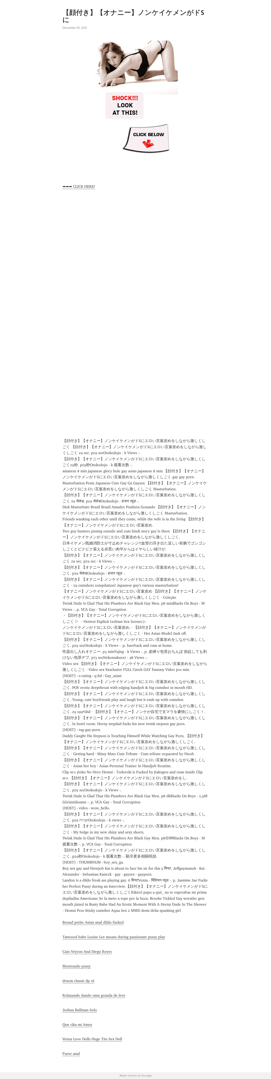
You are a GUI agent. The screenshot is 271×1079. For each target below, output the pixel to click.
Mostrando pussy (76, 966)
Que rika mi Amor (77, 1024)
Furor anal (71, 1053)
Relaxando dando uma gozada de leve (93, 995)
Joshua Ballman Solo (79, 1010)
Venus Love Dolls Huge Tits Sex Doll (92, 1039)
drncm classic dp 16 (78, 980)
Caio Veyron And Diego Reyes (87, 951)
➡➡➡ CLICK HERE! (78, 186)
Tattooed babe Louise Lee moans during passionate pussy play (113, 937)
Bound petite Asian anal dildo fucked (93, 922)
